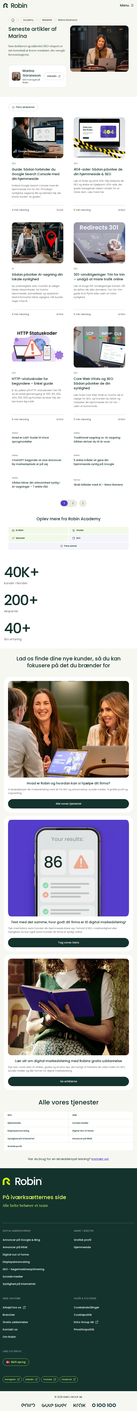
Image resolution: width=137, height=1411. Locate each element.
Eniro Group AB (84, 1322)
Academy (28, 20)
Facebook (67, 1379)
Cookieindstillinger (86, 1307)
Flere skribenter (25, 107)
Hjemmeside (82, 1247)
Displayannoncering (16, 1262)
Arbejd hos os (12, 1307)
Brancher (9, 1315)
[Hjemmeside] (12, 20)
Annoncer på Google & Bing (21, 1240)
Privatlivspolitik (84, 1329)
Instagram (10, 1379)
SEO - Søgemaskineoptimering (23, 1269)
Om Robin (9, 1337)
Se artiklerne (68, 1081)
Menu (124, 5)
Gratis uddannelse (15, 1322)
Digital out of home (16, 1254)
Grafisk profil (82, 1240)
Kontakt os (10, 1329)
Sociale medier (13, 1277)
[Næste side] (83, 503)
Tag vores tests (68, 942)
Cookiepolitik (83, 1315)
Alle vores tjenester (69, 804)
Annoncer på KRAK (15, 1247)
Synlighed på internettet (19, 1284)
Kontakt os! (100, 1159)
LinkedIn (52, 76)
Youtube (47, 1379)
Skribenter (47, 20)
